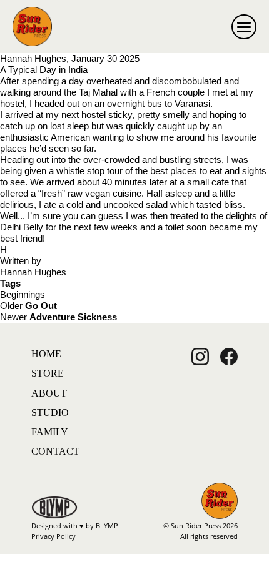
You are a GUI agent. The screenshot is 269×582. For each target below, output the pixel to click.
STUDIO (50, 412)
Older (28, 305)
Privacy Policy (53, 536)
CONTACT (55, 451)
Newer (58, 317)
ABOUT (49, 393)
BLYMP (107, 525)
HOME (46, 353)
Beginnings (22, 294)
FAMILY (49, 432)
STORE (47, 373)
